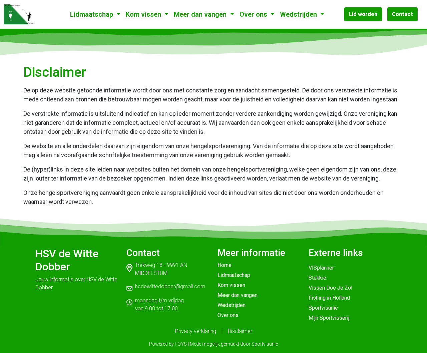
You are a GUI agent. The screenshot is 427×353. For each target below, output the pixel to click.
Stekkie (317, 278)
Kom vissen (144, 14)
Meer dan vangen (201, 14)
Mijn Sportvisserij (329, 318)
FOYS (181, 344)
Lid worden (363, 14)
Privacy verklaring (195, 331)
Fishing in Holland (329, 298)
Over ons (254, 14)
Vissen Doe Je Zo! (331, 288)
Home (225, 265)
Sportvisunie (323, 308)
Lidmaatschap (92, 14)
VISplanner (321, 268)
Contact (402, 14)
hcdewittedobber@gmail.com (170, 286)
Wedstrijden (299, 14)
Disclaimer (240, 331)
